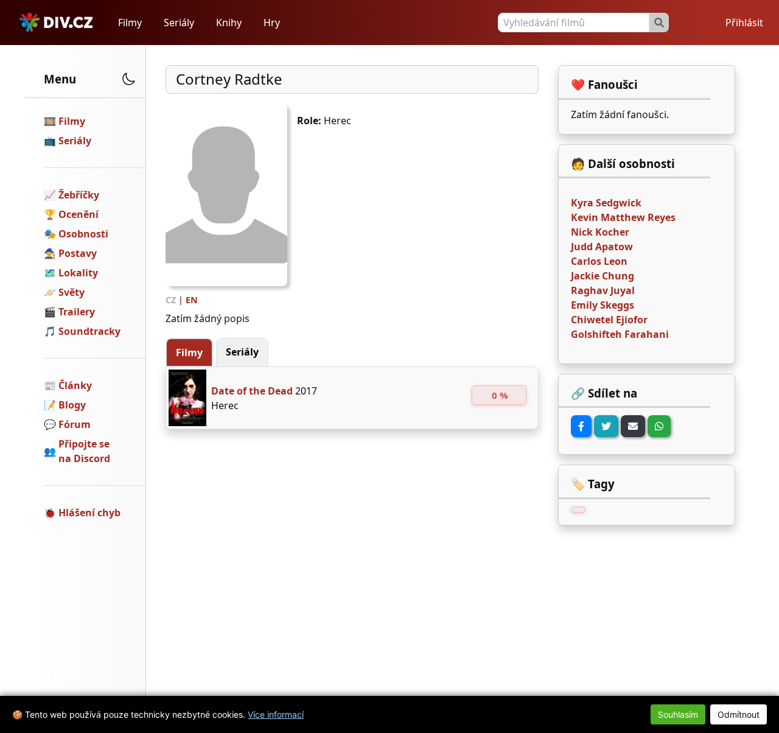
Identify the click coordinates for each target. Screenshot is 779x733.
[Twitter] (606, 426)
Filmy (130, 22)
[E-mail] (633, 426)
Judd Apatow (602, 246)
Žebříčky (78, 195)
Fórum (74, 424)
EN (192, 300)
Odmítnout (739, 714)
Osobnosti (83, 233)
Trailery (76, 311)
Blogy (72, 405)
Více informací (276, 714)
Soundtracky (89, 331)
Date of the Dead (252, 391)
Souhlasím (678, 714)
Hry (272, 22)
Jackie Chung (602, 275)
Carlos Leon (599, 261)
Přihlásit (744, 22)
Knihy (229, 22)
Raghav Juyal (603, 290)
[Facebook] (581, 426)
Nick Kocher (600, 232)
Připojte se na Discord (84, 451)
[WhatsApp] (659, 426)
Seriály (179, 22)
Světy (71, 292)
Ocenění (78, 214)
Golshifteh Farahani (620, 334)
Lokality (78, 272)
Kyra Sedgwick (606, 202)
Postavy (77, 253)
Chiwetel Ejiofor (609, 319)
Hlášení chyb (89, 512)
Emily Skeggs (602, 305)
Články (75, 385)
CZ (171, 300)
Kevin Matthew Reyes (623, 217)
